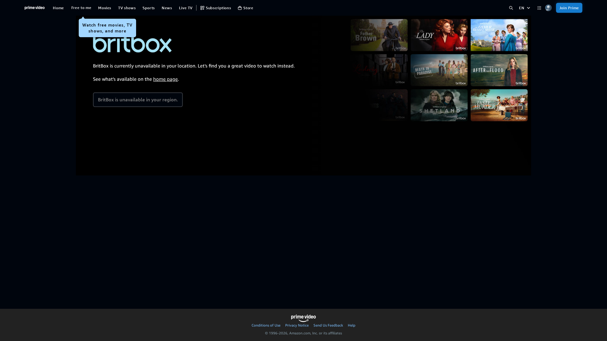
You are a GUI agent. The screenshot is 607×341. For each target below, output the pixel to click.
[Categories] (539, 8)
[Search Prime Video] (511, 8)
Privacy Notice (297, 325)
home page (165, 79)
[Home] (35, 8)
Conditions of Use (266, 325)
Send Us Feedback (328, 325)
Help (351, 325)
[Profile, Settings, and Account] (548, 8)
